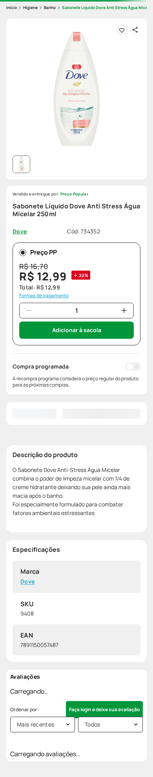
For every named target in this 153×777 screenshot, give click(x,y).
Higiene (30, 7)
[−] (29, 310)
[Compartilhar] (135, 30)
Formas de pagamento (44, 295)
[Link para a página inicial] (11, 8)
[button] (76, 88)
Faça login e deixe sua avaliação (104, 709)
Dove (27, 581)
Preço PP (43, 252)
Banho (50, 7)
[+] (124, 310)
